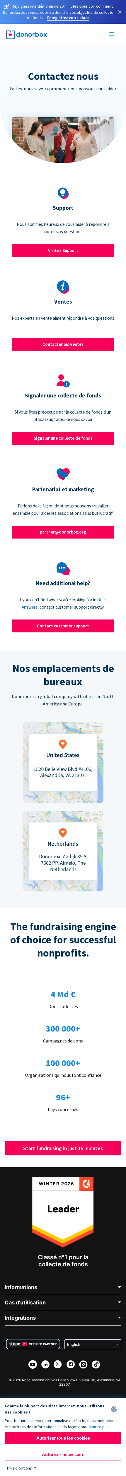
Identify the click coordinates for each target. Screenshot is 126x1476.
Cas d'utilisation (25, 1302)
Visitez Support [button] (63, 250)
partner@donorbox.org (63, 532)
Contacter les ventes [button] (63, 344)
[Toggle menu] (112, 35)
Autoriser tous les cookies (63, 1438)
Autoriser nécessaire (63, 1454)
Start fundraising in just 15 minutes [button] (63, 1148)
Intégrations (20, 1318)
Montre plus (99, 1426)
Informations (21, 1287)
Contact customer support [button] (63, 626)
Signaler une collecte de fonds (63, 438)
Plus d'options (19, 1468)
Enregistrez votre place (68, 17)
